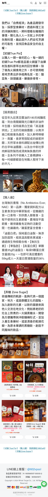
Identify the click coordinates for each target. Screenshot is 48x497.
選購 (13, 379)
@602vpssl (34, 469)
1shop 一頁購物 (27, 495)
